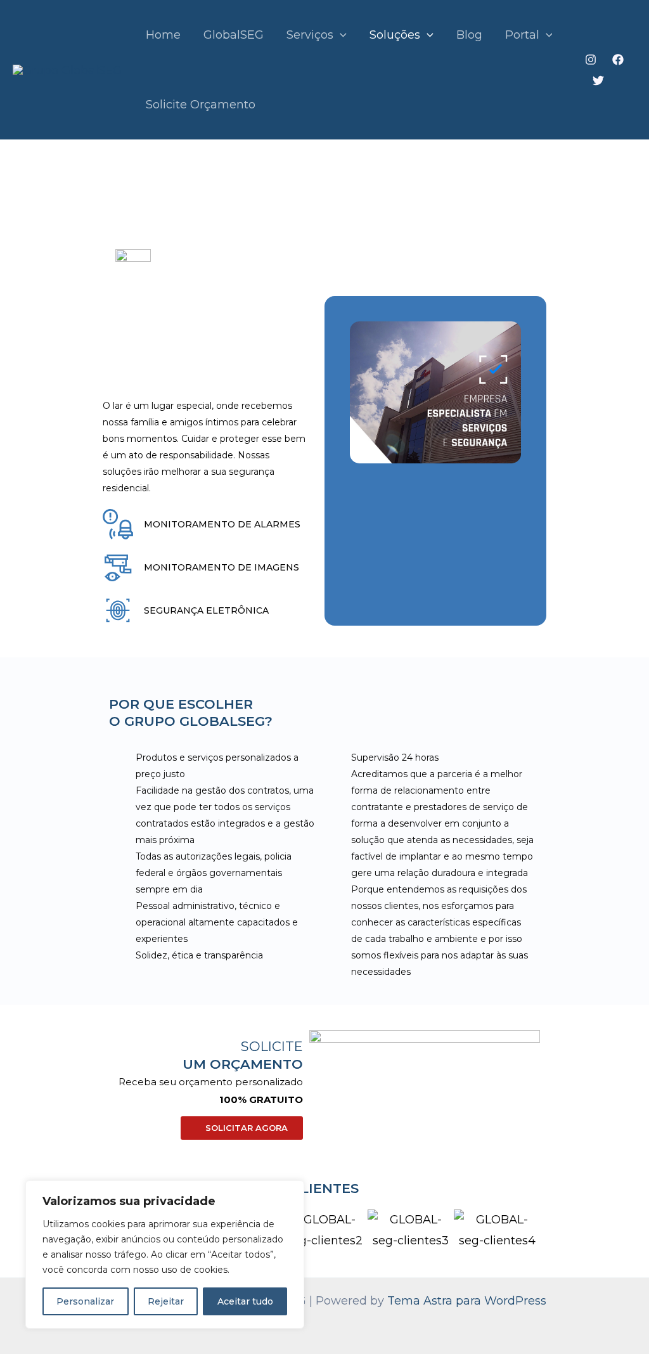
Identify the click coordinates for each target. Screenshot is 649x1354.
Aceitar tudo (245, 1301)
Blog (469, 35)
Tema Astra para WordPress (466, 1301)
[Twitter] (598, 80)
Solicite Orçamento (200, 105)
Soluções (394, 35)
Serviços (309, 35)
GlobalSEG (233, 35)
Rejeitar (166, 1301)
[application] (340, 35)
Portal (522, 35)
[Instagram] (590, 59)
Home (163, 35)
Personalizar (85, 1301)
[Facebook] (618, 59)
